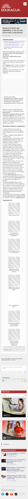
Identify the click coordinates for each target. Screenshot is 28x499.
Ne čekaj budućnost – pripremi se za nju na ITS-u (16, 454)
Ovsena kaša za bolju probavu (12, 44)
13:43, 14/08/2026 (11, 464)
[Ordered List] (10, 372)
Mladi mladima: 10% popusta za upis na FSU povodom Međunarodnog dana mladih (16, 469)
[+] (21, 371)
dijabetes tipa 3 (20, 197)
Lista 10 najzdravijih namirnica (12, 42)
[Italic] (5, 372)
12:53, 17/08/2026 (11, 456)
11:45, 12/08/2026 (11, 480)
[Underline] (7, 372)
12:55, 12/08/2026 (11, 472)
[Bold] (3, 372)
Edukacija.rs (6, 444)
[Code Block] (16, 372)
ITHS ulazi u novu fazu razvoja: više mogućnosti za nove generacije (16, 461)
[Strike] (8, 372)
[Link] (18, 372)
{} (19, 371)
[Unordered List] (12, 372)
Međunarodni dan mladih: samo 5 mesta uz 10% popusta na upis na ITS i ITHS (16, 477)
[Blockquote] (14, 372)
